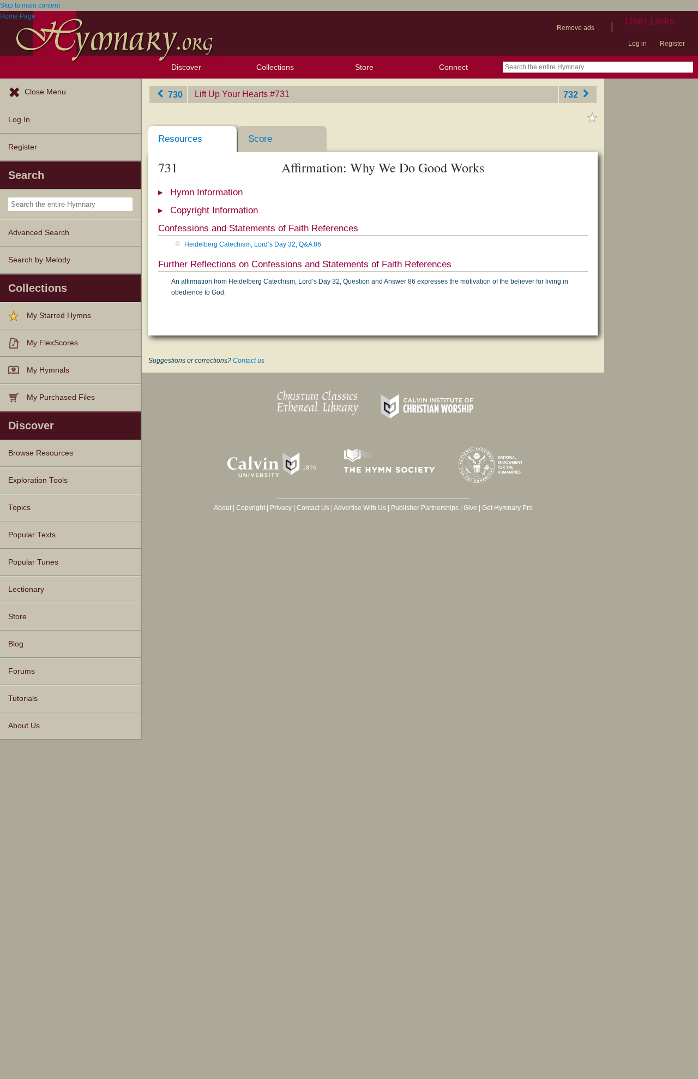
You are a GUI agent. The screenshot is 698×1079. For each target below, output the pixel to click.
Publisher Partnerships (425, 508)
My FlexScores (52, 343)
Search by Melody (39, 260)
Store (364, 67)
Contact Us (313, 508)
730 (174, 94)
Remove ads (575, 28)
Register (672, 43)
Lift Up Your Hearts (231, 94)
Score (260, 139)
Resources (180, 139)
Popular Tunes (33, 562)
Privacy (281, 508)
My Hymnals (48, 370)
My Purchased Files (61, 397)
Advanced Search (38, 233)
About (222, 508)
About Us (24, 726)
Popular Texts (32, 535)
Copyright (250, 508)
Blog (15, 644)
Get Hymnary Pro (507, 508)
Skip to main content (30, 5)
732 (571, 94)
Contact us (248, 360)
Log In (19, 120)
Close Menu (45, 92)
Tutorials (23, 698)
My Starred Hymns (59, 315)
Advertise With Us (360, 508)
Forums (21, 671)
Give (470, 508)
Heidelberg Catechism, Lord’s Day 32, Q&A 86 (252, 244)
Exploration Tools (38, 480)
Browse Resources (40, 453)
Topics (19, 507)
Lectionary (26, 589)
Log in (637, 43)
